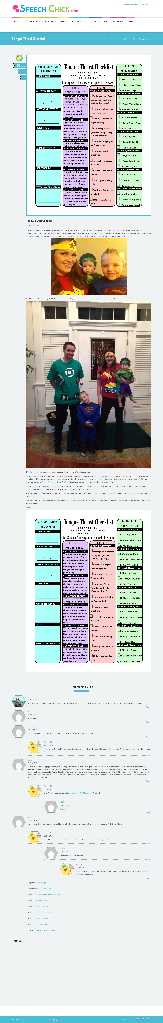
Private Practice (30, 21)
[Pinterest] (149, 1020)
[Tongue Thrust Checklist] (24, 77)
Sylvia (30, 817)
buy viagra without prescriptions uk (48, 895)
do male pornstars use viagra (45, 930)
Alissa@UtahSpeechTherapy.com (136, 4)
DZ (29, 697)
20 (22, 71)
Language (95, 21)
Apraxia (63, 21)
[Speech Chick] (46, 8)
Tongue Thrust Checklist (39, 220)
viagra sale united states (44, 912)
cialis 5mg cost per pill (43, 924)
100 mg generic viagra (43, 918)
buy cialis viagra (41, 883)
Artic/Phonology (79, 21)
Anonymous (32, 712)
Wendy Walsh (33, 727)
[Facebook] (139, 1020)
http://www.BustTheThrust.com (79, 793)
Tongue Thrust (49, 21)
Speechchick (48, 742)
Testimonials (118, 21)
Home (113, 39)
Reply (148, 707)
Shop (130, 21)
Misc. (106, 21)
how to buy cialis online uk (44, 889)
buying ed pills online (42, 906)
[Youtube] (144, 1020)
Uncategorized (123, 39)
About (16, 21)
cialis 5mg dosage (41, 901)
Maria (30, 760)
